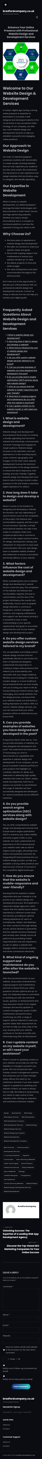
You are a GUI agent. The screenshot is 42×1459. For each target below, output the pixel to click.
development (16, 1113)
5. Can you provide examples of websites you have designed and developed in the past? (22, 370)
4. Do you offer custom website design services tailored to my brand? (21, 360)
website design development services (17, 1187)
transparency (26, 1175)
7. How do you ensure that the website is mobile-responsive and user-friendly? (22, 389)
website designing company (14, 1133)
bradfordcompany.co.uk (18, 11)
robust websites (28, 1167)
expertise (26, 1155)
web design (28, 1113)
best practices (9, 1147)
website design (31, 1125)
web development (28, 1117)
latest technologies (11, 1163)
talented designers (11, 1175)
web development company (14, 1121)
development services (12, 1151)
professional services (11, 1167)
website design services (12, 1129)
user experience (9, 1179)
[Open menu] (37, 17)
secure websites (10, 1171)
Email (6, 1325)
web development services (13, 1125)
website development (11, 1137)
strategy (22, 1171)
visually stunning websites (13, 1183)
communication (23, 1147)
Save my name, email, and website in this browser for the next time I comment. (21, 1350)
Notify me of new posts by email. (18, 1379)
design (6, 1113)
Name (6, 1314)
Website (6, 1335)
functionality (8, 1159)
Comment (8, 1286)
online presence (27, 1163)
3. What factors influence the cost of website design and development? (22, 351)
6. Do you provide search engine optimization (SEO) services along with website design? (22, 380)
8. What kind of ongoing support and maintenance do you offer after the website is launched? (21, 399)
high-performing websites (25, 1159)
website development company (15, 1141)
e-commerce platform (12, 1155)
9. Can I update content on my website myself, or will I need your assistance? (22, 409)
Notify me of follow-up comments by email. (20, 1369)
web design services (11, 1117)
